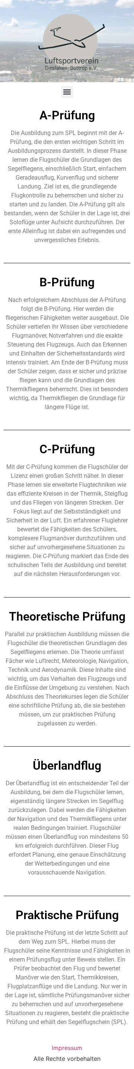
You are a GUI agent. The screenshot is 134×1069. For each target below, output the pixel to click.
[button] (67, 92)
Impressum (67, 1048)
